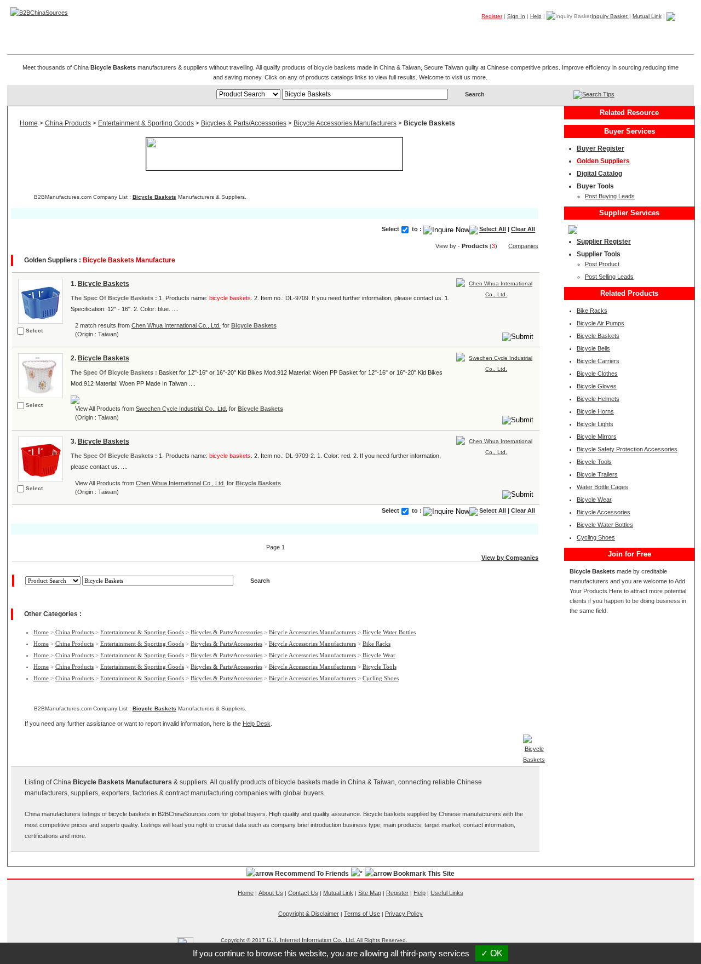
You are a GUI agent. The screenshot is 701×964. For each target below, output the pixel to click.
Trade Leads (589, 32)
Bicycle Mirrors (597, 436)
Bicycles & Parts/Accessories (243, 123)
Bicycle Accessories (603, 512)
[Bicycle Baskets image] (39, 300)
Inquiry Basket (610, 16)
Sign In (516, 16)
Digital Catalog (599, 173)
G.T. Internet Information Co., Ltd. (311, 940)
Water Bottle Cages (602, 487)
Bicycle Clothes (597, 373)
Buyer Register (600, 148)
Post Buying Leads (610, 196)
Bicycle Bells (593, 348)
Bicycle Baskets (154, 197)
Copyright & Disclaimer (308, 913)
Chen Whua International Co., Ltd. (176, 325)
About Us (270, 893)
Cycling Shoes (381, 678)
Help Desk (257, 723)
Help (536, 16)
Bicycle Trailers (597, 474)
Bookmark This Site (424, 873)
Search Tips (598, 94)
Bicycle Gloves (597, 386)
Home (677, 32)
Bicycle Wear (379, 655)
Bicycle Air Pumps (600, 323)
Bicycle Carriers (598, 361)
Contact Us (303, 893)
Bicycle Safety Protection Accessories (627, 449)
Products (485, 32)
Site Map (369, 893)
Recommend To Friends (312, 873)
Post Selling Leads (609, 276)
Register (491, 16)
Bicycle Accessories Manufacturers (345, 123)
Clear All (523, 229)
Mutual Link (647, 16)
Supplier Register (604, 241)
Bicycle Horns (595, 411)
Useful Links (446, 893)
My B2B (639, 32)
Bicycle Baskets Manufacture (129, 260)
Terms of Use (362, 913)
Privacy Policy (404, 913)
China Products (68, 123)
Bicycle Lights (595, 424)
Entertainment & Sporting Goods (146, 123)
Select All (492, 229)
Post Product (602, 264)
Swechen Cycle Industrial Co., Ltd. (181, 408)
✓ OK (492, 953)
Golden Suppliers (603, 161)
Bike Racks (376, 643)
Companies (534, 32)
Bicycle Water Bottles (389, 632)
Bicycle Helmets (598, 398)
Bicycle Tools (380, 666)
